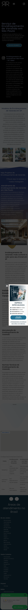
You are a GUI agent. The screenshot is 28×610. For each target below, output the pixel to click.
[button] (7, 285)
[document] (14, 305)
